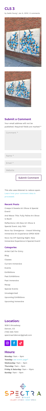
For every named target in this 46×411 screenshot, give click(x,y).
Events (8, 268)
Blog (7, 255)
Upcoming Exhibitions (15, 297)
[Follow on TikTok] (20, 343)
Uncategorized (11, 293)
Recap (7, 285)
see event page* (20, 359)
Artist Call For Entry (14, 251)
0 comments (35, 13)
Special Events (11, 289)
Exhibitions (10, 272)
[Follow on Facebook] (14, 343)
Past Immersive (12, 280)
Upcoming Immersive (14, 301)
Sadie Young (12, 13)
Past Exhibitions (12, 276)
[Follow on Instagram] (7, 343)
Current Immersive (13, 264)
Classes (8, 259)
